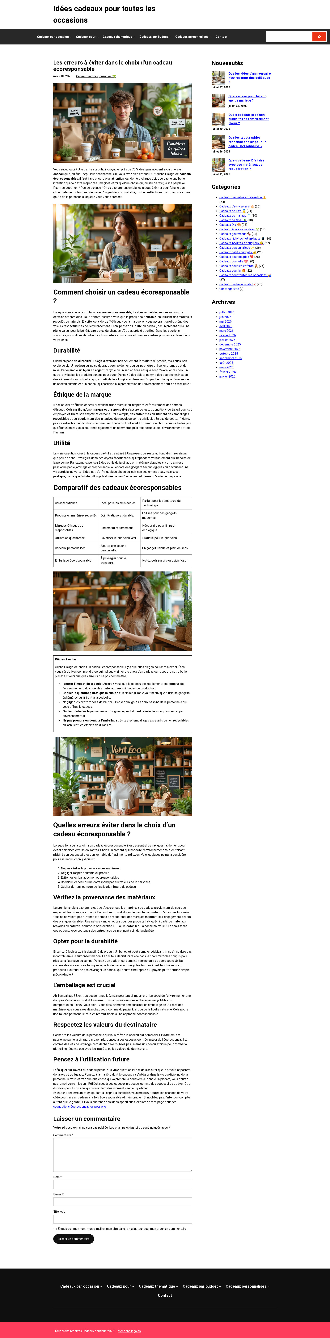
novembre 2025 (229, 349)
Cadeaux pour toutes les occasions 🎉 (245, 275)
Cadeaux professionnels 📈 (237, 284)
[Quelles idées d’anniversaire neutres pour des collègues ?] (218, 78)
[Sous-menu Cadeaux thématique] (134, 37)
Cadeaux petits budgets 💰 (237, 252)
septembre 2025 (230, 358)
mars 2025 (226, 367)
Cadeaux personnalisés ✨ (237, 247)
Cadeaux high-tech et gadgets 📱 (242, 238)
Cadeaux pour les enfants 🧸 (238, 266)
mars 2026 (226, 330)
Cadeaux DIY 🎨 (230, 225)
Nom (57, 1177)
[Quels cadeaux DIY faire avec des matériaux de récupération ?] (218, 165)
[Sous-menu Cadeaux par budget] (170, 37)
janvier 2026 (227, 340)
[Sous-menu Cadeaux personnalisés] (210, 37)
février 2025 (227, 372)
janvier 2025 (227, 376)
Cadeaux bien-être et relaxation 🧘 (242, 197)
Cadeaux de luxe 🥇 (232, 211)
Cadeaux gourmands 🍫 (235, 234)
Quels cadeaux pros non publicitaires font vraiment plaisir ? (248, 119)
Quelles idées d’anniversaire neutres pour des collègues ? (249, 78)
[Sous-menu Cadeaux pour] (97, 37)
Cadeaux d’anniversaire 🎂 (236, 206)
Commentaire (63, 1135)
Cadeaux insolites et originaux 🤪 (241, 243)
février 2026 (227, 335)
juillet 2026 (226, 312)
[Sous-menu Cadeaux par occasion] (70, 37)
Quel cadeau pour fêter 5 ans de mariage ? (247, 98)
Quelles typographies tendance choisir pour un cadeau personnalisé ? (247, 142)
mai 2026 (225, 321)
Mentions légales (129, 1331)
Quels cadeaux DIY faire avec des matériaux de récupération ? (246, 164)
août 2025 (226, 363)
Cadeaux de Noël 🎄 (233, 220)
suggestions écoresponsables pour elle (79, 1106)
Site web (59, 1211)
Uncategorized (229, 289)
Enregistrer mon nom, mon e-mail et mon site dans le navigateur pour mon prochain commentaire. (122, 1229)
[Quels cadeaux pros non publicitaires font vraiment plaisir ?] (218, 120)
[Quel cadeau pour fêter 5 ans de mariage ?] (218, 101)
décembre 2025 (230, 344)
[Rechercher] (319, 36)
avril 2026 (225, 326)
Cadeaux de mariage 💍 (235, 215)
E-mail (58, 1194)
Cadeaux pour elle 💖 (233, 261)
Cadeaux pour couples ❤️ (236, 257)
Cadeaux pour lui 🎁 (232, 270)
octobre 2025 (228, 353)
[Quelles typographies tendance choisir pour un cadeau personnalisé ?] (218, 142)
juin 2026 (225, 317)
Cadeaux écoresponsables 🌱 (96, 76)
